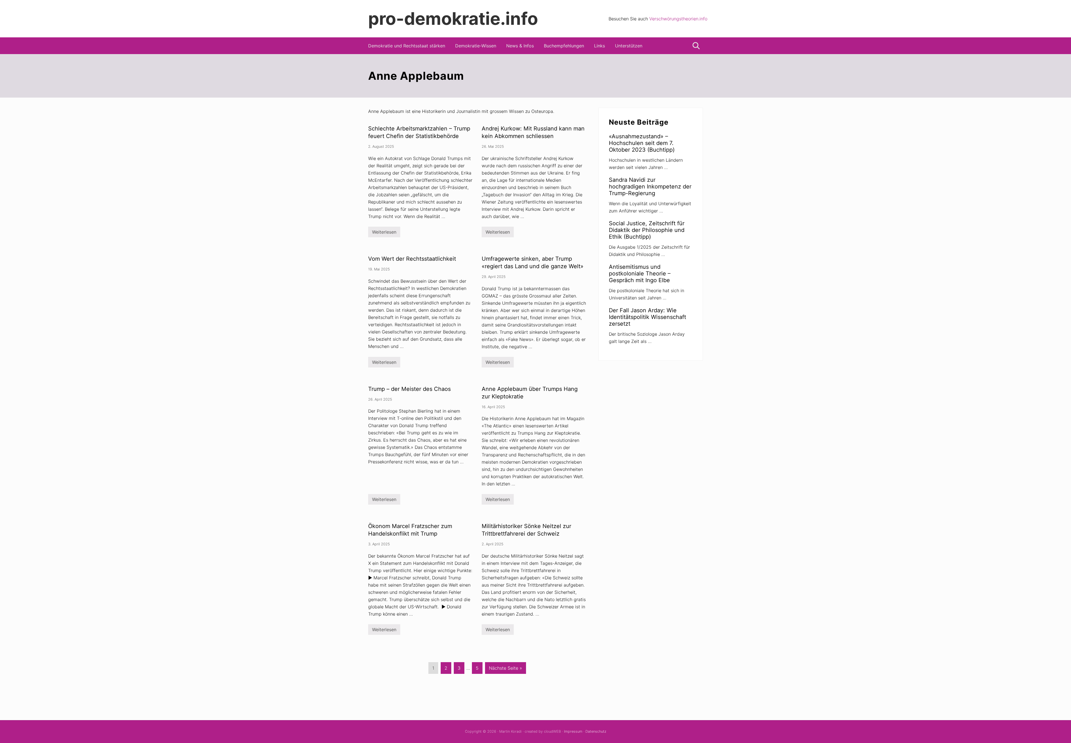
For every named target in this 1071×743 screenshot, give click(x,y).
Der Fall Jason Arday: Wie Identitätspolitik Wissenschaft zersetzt (647, 317)
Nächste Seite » (505, 669)
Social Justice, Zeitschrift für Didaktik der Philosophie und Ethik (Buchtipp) (646, 230)
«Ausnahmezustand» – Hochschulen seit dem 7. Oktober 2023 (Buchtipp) (642, 143)
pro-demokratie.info (453, 18)
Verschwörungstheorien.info (678, 18)
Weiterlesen (384, 233)
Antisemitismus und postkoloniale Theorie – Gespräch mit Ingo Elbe (639, 273)
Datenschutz (595, 731)
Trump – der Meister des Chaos (409, 389)
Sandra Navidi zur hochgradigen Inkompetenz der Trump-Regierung (650, 186)
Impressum (573, 731)
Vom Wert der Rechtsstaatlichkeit (412, 258)
